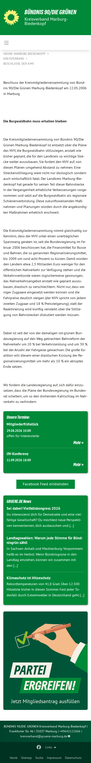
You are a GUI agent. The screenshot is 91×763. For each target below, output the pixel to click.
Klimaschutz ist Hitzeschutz (29, 577)
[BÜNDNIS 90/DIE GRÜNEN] (11, 17)
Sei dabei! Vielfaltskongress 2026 (33, 508)
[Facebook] (39, 747)
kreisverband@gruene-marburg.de (43, 736)
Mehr (77, 443)
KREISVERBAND (14, 59)
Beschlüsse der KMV (18, 64)
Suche (39, 758)
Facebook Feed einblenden (45, 483)
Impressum (54, 758)
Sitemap (26, 758)
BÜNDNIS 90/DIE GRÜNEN (50, 12)
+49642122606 (69, 731)
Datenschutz (73, 758)
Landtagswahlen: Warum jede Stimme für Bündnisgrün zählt (45, 540)
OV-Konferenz (17, 453)
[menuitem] (13, 757)
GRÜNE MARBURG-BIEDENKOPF (24, 54)
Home (13, 758)
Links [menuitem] (48, 747)
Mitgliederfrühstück (22, 424)
